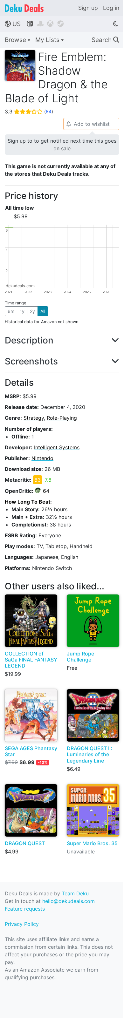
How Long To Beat (27, 502)
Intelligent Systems (56, 447)
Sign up (88, 7)
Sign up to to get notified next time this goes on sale (62, 145)
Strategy (34, 418)
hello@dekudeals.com (68, 901)
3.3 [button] (29, 111)
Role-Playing (62, 418)
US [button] (13, 24)
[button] (62, 340)
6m (11, 311)
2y (32, 311)
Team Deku (75, 893)
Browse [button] (16, 40)
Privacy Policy (22, 924)
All (42, 311)
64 (46, 491)
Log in (111, 7)
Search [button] (105, 40)
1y (22, 311)
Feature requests (25, 909)
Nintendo (42, 458)
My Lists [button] (48, 40)
